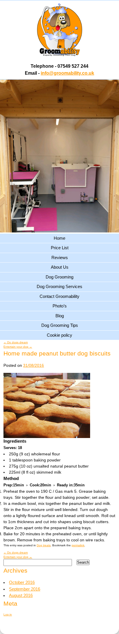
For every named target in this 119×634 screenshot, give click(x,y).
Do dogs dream (15, 342)
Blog (59, 315)
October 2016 (22, 582)
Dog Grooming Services (59, 286)
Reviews (59, 257)
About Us (59, 267)
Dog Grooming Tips (59, 325)
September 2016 (24, 589)
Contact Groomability (59, 296)
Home (59, 238)
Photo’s (60, 305)
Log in (7, 614)
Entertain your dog (17, 346)
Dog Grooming (59, 276)
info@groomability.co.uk (67, 73)
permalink (78, 545)
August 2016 (21, 595)
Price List (59, 247)
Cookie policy (59, 335)
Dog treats (44, 545)
